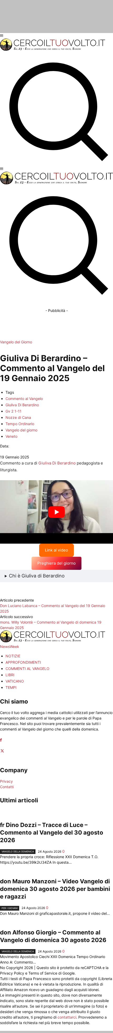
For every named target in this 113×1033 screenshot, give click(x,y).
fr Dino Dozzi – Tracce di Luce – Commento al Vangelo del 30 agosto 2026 (51, 832)
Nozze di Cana (18, 417)
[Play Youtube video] (56, 512)
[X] (2, 751)
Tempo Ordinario (20, 423)
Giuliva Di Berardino (22, 405)
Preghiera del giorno (56, 563)
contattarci (67, 1017)
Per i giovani (10, 908)
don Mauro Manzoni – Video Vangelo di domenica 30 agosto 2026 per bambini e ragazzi (55, 889)
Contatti (7, 787)
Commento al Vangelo (24, 398)
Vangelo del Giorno (16, 342)
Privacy (6, 781)
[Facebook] (1, 740)
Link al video (56, 550)
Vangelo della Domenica (18, 851)
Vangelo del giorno (21, 430)
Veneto (11, 436)
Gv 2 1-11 (14, 411)
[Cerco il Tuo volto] (52, 49)
